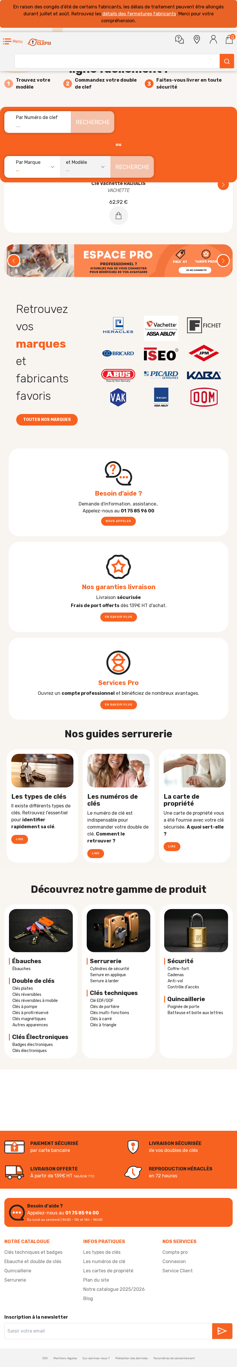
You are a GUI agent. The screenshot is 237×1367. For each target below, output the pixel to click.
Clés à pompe (24, 1006)
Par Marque (28, 162)
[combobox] (35, 167)
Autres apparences (30, 1024)
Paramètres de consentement (174, 1358)
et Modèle (76, 162)
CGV (45, 1358)
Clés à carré (101, 1018)
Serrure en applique (108, 974)
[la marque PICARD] (161, 375)
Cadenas (176, 974)
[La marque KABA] (204, 375)
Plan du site (96, 1280)
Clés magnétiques (29, 1018)
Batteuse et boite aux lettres (195, 1012)
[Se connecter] (213, 39)
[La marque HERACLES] (118, 325)
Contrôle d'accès (183, 987)
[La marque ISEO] (161, 353)
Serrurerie (105, 961)
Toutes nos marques (47, 419)
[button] (13, 41)
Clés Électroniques (40, 1037)
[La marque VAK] (118, 397)
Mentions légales (65, 1358)
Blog (88, 1298)
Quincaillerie (17, 1270)
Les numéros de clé (104, 1261)
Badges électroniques (32, 1044)
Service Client (177, 1270)
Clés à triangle (103, 1024)
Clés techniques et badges (33, 1252)
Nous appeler (118, 521)
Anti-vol (175, 980)
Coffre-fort (178, 968)
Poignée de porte (183, 1006)
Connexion (174, 1261)
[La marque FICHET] (204, 325)
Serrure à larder (104, 980)
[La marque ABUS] (118, 375)
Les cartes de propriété (108, 1270)
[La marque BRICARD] (118, 353)
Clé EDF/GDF (102, 1000)
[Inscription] (222, 1331)
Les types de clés (102, 1252)
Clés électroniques (29, 1050)
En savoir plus (118, 617)
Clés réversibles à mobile (35, 1000)
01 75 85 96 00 (82, 1213)
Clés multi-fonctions (109, 1012)
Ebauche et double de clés (32, 1261)
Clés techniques (114, 992)
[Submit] (227, 61)
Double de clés (33, 980)
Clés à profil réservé (30, 1012)
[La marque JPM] (204, 353)
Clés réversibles (26, 994)
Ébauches (26, 961)
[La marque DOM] (204, 397)
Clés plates (22, 988)
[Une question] (179, 39)
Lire (19, 839)
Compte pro (175, 1252)
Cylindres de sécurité (109, 968)
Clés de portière (104, 1006)
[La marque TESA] (161, 397)
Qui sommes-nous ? (96, 1358)
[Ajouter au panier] (118, 215)
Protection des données (131, 1358)
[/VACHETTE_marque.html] (161, 328)
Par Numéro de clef (37, 117)
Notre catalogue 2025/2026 (114, 1289)
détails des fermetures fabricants (139, 14)
